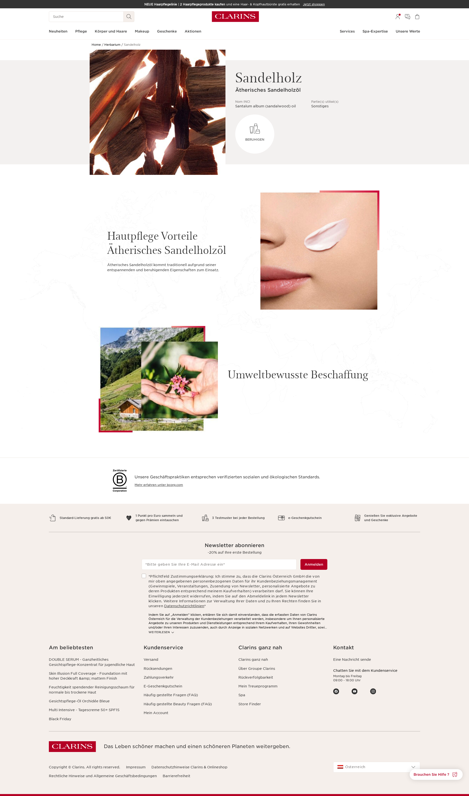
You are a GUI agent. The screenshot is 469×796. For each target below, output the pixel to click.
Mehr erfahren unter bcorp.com (159, 485)
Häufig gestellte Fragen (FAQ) (171, 695)
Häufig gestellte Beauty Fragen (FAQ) (178, 704)
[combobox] (376, 767)
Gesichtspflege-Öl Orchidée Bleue (79, 701)
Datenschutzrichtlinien (184, 606)
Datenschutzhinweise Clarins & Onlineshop (189, 767)
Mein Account (156, 713)
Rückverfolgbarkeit (255, 677)
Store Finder (249, 704)
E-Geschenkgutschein (163, 686)
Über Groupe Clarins (256, 669)
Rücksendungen (158, 669)
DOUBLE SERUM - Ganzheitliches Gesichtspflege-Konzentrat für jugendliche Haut (92, 662)
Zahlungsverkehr (159, 677)
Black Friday (60, 719)
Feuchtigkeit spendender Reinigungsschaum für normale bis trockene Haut (92, 689)
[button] (92, 647)
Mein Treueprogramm (257, 686)
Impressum (136, 767)
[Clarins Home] (235, 16)
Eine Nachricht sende (352, 659)
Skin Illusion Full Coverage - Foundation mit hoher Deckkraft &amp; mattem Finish (88, 676)
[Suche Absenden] (129, 16)
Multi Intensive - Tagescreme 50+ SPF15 (84, 710)
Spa (241, 695)
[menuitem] (398, 17)
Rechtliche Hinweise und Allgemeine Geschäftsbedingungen (103, 776)
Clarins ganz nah (253, 659)
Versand (151, 659)
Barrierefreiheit (176, 776)
